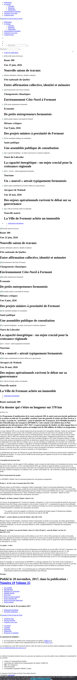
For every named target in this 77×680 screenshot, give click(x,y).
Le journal (7, 4)
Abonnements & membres (12, 11)
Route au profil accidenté (12, 597)
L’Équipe (11, 6)
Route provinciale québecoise (13, 600)
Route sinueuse (9, 602)
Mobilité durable (9, 593)
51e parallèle (8, 588)
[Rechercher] (28, 45)
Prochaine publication (11, 612)
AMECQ (47, 641)
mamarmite (11, 675)
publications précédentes (15, 223)
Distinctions (12, 10)
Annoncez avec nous (10, 13)
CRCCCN (48, 642)
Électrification (8, 589)
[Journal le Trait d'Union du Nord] (11, 18)
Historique (11, 8)
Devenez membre (9, 620)
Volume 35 (23, 583)
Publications (8, 2)
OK (32, 679)
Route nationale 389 (10, 598)
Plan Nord (7, 595)
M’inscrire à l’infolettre (11, 633)
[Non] (51, 679)
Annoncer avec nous (10, 622)
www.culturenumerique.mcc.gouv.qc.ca (13, 648)
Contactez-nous (9, 15)
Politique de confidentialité (42, 679)
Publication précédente (11, 610)
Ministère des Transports (11, 591)
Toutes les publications (11, 52)
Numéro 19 (7, 583)
